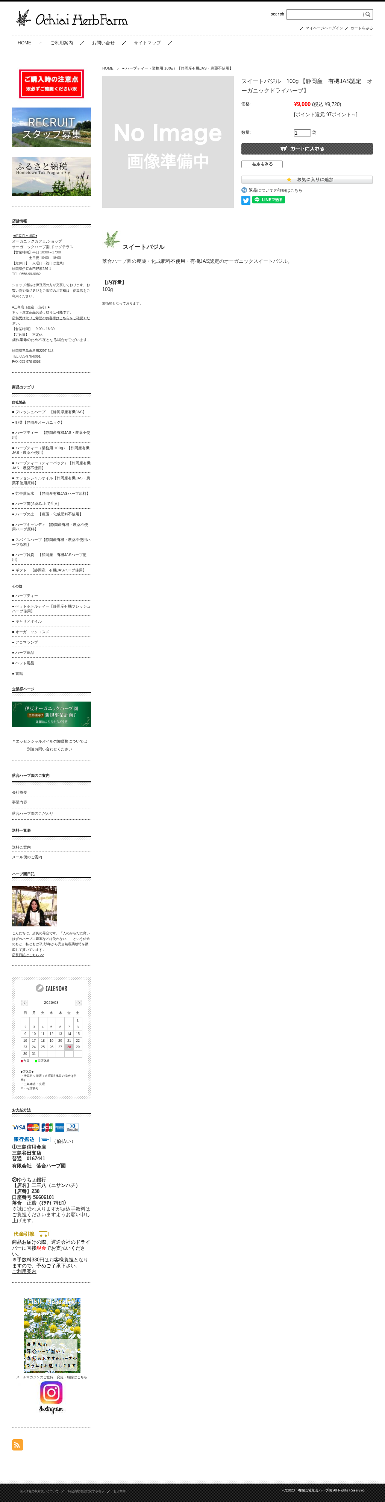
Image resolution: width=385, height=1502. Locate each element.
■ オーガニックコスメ (30, 632)
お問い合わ (44, 749)
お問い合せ (103, 42)
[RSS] (17, 1446)
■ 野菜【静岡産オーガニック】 (38, 422)
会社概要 (19, 792)
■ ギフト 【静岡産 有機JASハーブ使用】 (49, 570)
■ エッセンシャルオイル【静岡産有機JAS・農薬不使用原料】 (51, 480)
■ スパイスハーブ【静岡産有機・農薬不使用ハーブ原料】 (51, 542)
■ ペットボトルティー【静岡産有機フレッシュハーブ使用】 (51, 608)
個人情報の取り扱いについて (39, 1491)
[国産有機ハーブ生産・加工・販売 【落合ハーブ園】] (72, 28)
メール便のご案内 (27, 857)
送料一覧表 (21, 830)
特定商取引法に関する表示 (86, 1491)
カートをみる (361, 28)
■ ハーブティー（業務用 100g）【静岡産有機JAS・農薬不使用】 (177, 68)
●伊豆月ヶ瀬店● (25, 236)
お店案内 (120, 1491)
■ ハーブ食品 (23, 652)
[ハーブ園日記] (34, 925)
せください (62, 749)
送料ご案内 (21, 847)
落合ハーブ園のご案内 (31, 775)
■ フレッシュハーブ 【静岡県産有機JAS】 (49, 412)
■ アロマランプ (25, 642)
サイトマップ (147, 42)
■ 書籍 (17, 673)
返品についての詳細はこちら (276, 190)
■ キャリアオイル (27, 621)
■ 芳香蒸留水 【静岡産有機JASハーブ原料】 (51, 493)
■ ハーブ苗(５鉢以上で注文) (35, 504)
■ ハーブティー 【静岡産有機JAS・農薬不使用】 (51, 435)
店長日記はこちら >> (28, 955)
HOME (24, 42)
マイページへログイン (324, 28)
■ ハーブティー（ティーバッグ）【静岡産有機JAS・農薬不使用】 (51, 465)
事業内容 (19, 802)
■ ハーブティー (25, 596)
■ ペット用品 (23, 663)
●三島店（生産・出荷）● (31, 307)
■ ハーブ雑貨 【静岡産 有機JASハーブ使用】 (49, 557)
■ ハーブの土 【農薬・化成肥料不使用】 (47, 514)
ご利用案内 (61, 42)
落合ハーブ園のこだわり (32, 813)
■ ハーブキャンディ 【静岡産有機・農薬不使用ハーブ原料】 (50, 527)
